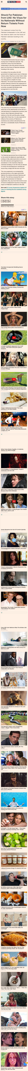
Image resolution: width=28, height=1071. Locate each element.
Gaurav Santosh (6, 41)
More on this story (7, 206)
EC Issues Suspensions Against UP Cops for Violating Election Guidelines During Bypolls (14, 189)
